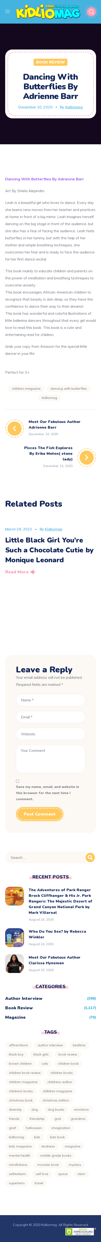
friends (14, 1119)
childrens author (59, 1082)
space (63, 1174)
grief (12, 1128)
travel (39, 1183)
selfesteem (17, 1174)
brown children (20, 1063)
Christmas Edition (56, 1100)
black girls (41, 1054)
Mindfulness (18, 1165)
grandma (78, 1119)
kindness (48, 1146)
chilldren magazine (57, 1091)
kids (37, 1137)
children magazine (26, 388)
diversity (15, 1109)
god (57, 1119)
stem (81, 1174)
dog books (56, 1109)
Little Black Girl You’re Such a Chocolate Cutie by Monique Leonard (49, 550)
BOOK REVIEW (67, 1054)
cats (45, 1063)
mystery (75, 1165)
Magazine (15, 1017)
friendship (37, 1119)
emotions (81, 1109)
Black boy (16, 1054)
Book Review (50, 62)
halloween (34, 1128)
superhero (17, 1183)
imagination (61, 1128)
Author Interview (24, 998)
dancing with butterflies (68, 388)
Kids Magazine (20, 1146)
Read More (17, 572)
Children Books (61, 1073)
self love (42, 1174)
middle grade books (55, 1155)
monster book (48, 1165)
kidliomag (49, 398)
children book (68, 1063)
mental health (19, 1155)
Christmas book (21, 1100)
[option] (51, 546)
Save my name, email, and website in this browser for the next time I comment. (47, 793)
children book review (25, 1073)
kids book (57, 1137)
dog (34, 1109)
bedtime (79, 1045)
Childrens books (21, 1091)
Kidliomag (74, 107)
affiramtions (18, 1045)
